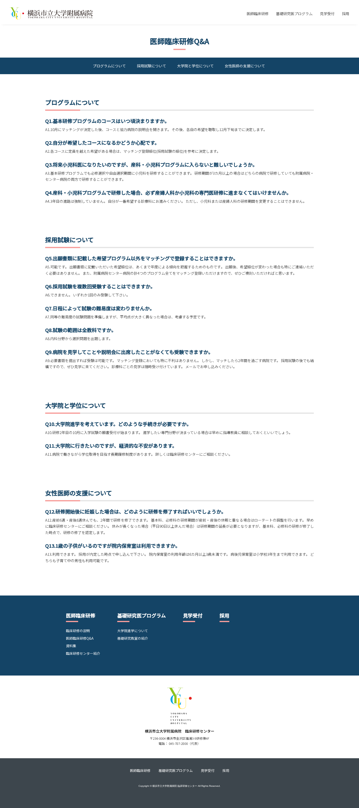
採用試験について (151, 65)
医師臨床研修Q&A (80, 638)
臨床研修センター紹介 (83, 653)
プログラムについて (109, 65)
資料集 (71, 645)
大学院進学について (132, 630)
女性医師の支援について (245, 65)
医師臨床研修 (258, 13)
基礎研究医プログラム (294, 13)
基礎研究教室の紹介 (132, 638)
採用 (345, 13)
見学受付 (327, 13)
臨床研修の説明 (78, 630)
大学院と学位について (195, 65)
